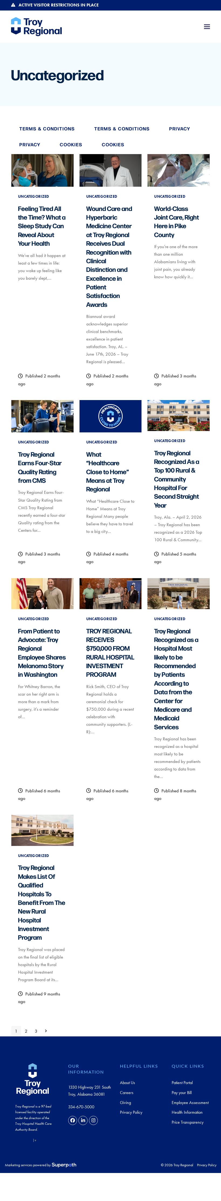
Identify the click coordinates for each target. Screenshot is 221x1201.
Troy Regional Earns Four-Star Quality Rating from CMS (40, 467)
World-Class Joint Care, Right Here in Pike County (176, 221)
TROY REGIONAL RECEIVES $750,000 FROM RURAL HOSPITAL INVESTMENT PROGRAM (110, 652)
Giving (125, 1102)
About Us (127, 1082)
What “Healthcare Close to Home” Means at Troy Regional (107, 471)
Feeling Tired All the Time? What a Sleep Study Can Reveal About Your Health (41, 226)
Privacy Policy (131, 1112)
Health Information (187, 1112)
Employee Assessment (190, 1102)
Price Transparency (187, 1122)
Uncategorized (33, 196)
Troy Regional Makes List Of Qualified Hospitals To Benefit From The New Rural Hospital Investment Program (41, 902)
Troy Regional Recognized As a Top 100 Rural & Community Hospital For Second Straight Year (176, 478)
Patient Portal (182, 1082)
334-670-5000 (81, 1106)
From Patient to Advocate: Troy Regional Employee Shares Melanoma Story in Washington (42, 652)
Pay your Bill (182, 1092)
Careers (126, 1092)
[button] (207, 26)
